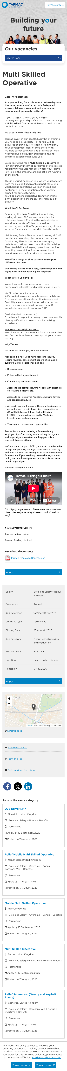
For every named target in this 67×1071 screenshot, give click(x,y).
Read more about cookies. (46, 1057)
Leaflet (30, 725)
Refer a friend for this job (22, 770)
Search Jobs (14, 57)
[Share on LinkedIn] (28, 786)
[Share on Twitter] (18, 786)
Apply (9, 572)
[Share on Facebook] (7, 786)
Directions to (14, 730)
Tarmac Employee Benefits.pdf (28, 557)
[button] (34, 707)
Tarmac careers (55, 4)
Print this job (15, 758)
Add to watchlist (17, 747)
